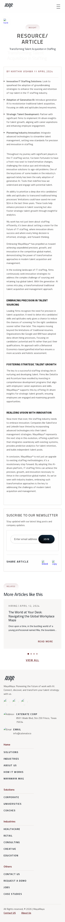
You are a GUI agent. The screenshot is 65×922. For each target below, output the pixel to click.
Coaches (9, 810)
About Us (26, 913)
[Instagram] (15, 702)
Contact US (10, 913)
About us (10, 765)
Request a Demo (15, 880)
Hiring (13, 606)
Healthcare (12, 829)
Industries (11, 759)
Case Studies (13, 894)
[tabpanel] (32, 624)
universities (12, 804)
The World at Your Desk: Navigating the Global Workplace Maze (31, 616)
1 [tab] (28, 654)
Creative (10, 849)
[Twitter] (24, 702)
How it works (13, 772)
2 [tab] (31, 654)
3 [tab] (34, 654)
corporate (11, 797)
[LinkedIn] (7, 702)
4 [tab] (37, 654)
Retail (8, 835)
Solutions (11, 752)
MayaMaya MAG (14, 778)
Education (11, 855)
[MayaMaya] (9, 6)
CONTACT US (12, 874)
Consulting (12, 842)
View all (32, 660)
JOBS (7, 887)
